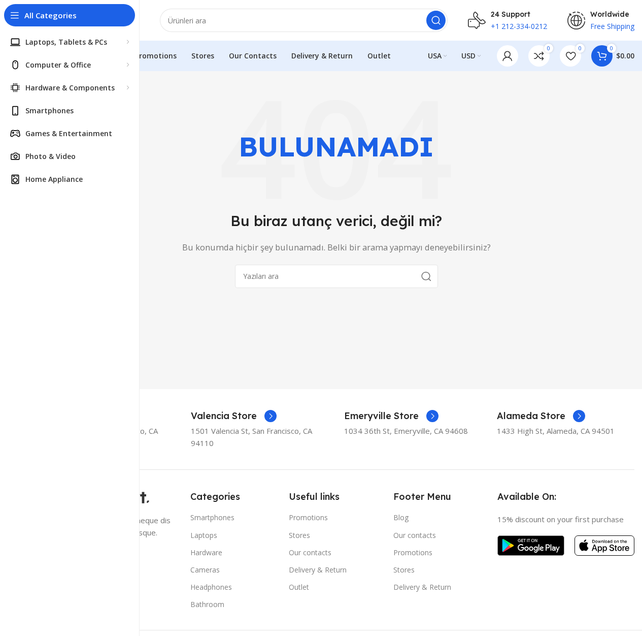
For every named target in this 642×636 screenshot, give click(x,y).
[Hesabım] (507, 56)
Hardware (206, 552)
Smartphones (212, 517)
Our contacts (310, 552)
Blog (401, 517)
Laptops (203, 535)
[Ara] (436, 20)
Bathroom (207, 604)
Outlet (299, 587)
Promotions (308, 517)
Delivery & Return (318, 570)
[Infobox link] (234, 415)
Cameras (205, 570)
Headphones (211, 587)
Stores (299, 535)
